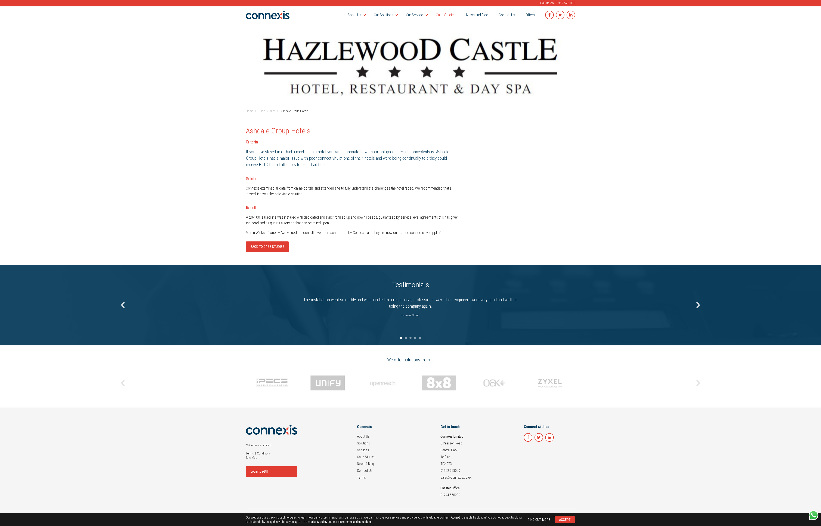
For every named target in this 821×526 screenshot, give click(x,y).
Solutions (363, 443)
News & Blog (365, 464)
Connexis (364, 427)
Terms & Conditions (258, 453)
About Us (363, 436)
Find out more (539, 520)
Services (363, 450)
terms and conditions (358, 522)
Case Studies (267, 111)
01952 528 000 (565, 3)
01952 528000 (450, 471)
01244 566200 (450, 495)
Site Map (251, 458)
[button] (123, 305)
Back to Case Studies (267, 247)
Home (250, 111)
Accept (565, 520)
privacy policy (319, 522)
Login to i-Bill (259, 471)
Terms (361, 477)
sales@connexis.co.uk (455, 477)
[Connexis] (267, 14)
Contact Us (364, 471)
